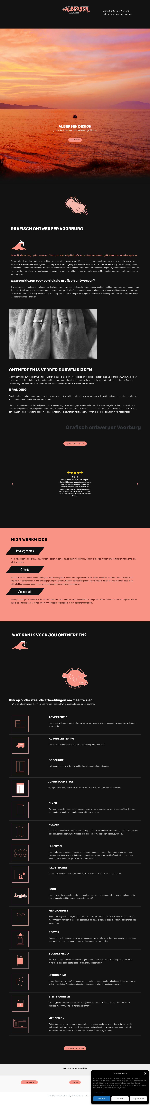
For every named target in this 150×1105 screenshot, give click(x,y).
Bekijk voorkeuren (138, 1099)
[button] (146, 1073)
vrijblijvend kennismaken (75, 443)
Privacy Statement (29, 1082)
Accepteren (102, 1099)
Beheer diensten (99, 1092)
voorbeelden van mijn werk (75, 1048)
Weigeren (120, 1099)
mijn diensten (75, 140)
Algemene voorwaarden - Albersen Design (75, 1068)
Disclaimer (75, 1082)
